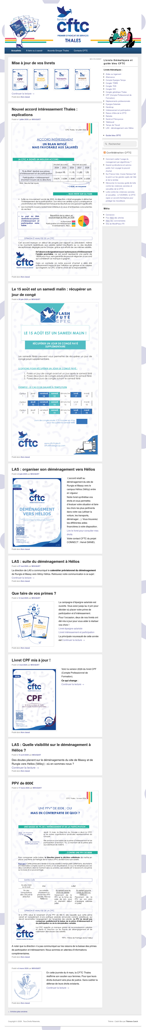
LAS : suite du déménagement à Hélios (45, 561)
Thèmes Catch (132, 1021)
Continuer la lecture (23, 93)
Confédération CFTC (119, 152)
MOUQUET (36, 119)
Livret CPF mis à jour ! (31, 660)
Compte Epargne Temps (116, 80)
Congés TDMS (112, 83)
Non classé (25, 97)
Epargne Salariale (113, 104)
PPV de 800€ (22, 783)
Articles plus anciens (17, 1011)
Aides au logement (113, 74)
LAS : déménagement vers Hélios (120, 128)
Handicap (109, 107)
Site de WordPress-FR (115, 223)
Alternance (110, 77)
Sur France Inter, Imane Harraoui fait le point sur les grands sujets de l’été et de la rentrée (121, 177)
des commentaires (115, 220)
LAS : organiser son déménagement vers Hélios (53, 469)
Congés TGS (111, 86)
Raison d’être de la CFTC (116, 113)
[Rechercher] (106, 143)
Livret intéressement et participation (76, 632)
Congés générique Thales (116, 92)
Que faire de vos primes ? (34, 593)
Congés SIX (111, 89)
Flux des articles (115, 217)
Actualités (16, 50)
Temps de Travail (113, 125)
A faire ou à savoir (34, 50)
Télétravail (110, 122)
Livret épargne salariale (70, 628)
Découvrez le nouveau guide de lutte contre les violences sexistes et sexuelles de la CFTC (121, 185)
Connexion (110, 214)
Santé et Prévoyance (114, 119)
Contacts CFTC (81, 50)
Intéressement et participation (118, 110)
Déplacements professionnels (118, 101)
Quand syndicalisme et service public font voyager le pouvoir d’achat (118, 168)
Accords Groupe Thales (58, 50)
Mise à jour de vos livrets (33, 62)
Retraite (109, 116)
